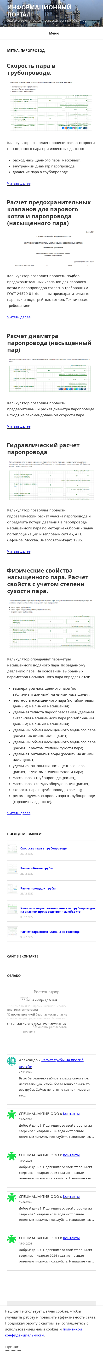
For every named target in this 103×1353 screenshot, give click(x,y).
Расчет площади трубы (38, 888)
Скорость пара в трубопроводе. (31, 69)
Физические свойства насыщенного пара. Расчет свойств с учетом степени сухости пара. (47, 580)
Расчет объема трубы (36, 868)
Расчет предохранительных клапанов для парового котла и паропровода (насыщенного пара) (49, 212)
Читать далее (18, 183)
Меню (54, 33)
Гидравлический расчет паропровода (43, 448)
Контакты (71, 1113)
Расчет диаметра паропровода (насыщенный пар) (49, 343)
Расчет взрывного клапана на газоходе (50, 932)
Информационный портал (39, 10)
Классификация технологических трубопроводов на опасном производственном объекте (58, 910)
